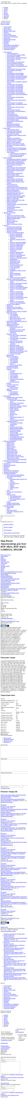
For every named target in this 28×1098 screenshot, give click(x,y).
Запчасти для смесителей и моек (18, 297)
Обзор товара (4, 573)
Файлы (2, 586)
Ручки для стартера (15, 266)
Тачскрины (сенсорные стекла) (15, 511)
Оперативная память (12, 366)
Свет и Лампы (10, 152)
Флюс (11, 489)
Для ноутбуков (14, 314)
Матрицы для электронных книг (18, 351)
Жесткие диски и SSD (9, 31)
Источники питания (15, 429)
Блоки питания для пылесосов (15, 180)
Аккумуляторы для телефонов (15, 102)
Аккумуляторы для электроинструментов (13, 114)
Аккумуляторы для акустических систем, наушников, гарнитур (15, 62)
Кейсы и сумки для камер (13, 142)
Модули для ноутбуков (16, 365)
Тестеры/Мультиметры (16, 438)
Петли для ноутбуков (15, 320)
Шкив (11, 276)
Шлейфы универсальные (13, 504)
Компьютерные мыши (9, 39)
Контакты (6, 16)
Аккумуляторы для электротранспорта (17, 118)
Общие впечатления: (6, 772)
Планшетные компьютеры (11, 46)
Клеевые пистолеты (15, 431)
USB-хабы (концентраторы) (14, 131)
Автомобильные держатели (14, 132)
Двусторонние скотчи (15, 496)
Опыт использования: (6, 735)
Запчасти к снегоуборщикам (17, 255)
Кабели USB (10, 445)
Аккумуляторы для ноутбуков (15, 84)
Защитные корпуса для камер (14, 139)
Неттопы (6, 42)
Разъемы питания (14, 382)
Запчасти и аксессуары (16, 427)
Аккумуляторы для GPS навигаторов (17, 57)
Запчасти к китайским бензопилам (16, 250)
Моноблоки (7, 41)
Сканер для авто (11, 386)
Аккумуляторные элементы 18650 (16, 55)
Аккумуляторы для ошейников (15, 86)
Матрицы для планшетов (16, 349)
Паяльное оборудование (16, 434)
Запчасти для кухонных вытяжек (18, 287)
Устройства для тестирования (14, 126)
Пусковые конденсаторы (16, 265)
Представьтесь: (5, 786)
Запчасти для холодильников (17, 303)
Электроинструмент (12, 421)
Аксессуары (7, 28)
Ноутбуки (6, 43)
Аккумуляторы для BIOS (13, 56)
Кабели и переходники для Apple (15, 200)
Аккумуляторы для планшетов (15, 87)
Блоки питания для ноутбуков (15, 173)
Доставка (6, 14)
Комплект (3, 576)
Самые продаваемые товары (8, 931)
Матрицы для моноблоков (17, 348)
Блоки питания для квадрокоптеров (16, 167)
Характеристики (5, 578)
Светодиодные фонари (16, 156)
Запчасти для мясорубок (16, 291)
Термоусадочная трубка (13, 503)
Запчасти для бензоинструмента (15, 232)
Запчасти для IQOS (12, 231)
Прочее (12, 415)
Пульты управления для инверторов (16, 148)
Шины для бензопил (15, 274)
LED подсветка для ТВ (13, 129)
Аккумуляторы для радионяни (15, 91)
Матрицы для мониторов (16, 346)
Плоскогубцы (13, 414)
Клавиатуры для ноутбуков (14, 307)
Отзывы (6, 8)
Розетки (9, 383)
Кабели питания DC (12, 201)
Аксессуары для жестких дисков (15, 215)
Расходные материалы (9, 48)
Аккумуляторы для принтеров (15, 88)
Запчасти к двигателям (16, 248)
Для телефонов (14, 315)
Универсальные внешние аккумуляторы (13, 207)
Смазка (9, 501)
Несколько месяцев (9, 739)
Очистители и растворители (14, 491)
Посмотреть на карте (6, 1040)
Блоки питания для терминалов (15, 162)
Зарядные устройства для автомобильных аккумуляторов (15, 192)
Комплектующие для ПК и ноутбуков (17, 311)
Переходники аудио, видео (14, 455)
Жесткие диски (11, 219)
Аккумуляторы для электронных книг (17, 117)
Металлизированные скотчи (17, 499)
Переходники (10, 448)
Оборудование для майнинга (11, 45)
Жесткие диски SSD (12, 221)
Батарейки (9, 122)
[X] (8, 626)
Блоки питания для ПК (13, 174)
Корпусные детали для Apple (17, 318)
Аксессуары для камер (13, 133)
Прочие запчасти (14, 263)
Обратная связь (5, 1046)
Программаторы (14, 435)
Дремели (12, 425)
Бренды (6, 13)
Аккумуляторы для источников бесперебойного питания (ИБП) (15, 74)
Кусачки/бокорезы (15, 404)
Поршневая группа (15, 260)
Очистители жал (14, 483)
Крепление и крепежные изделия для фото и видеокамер (17, 322)
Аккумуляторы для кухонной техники (17, 76)
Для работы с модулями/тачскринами (16, 423)
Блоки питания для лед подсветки (16, 169)
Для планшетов (14, 360)
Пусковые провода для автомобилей (16, 149)
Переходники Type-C (12, 452)
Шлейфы (9, 390)
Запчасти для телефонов (13, 304)
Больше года (7, 742)
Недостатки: (4, 758)
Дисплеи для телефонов (16, 341)
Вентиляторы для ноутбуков (14, 229)
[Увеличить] (14, 590)
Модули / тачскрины (12, 356)
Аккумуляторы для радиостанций (16, 93)
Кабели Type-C (11, 444)
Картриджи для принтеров (11, 36)
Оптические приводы (12, 367)
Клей (8, 490)
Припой (12, 484)
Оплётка (12, 482)
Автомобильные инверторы (14, 226)
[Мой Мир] (6, 626)
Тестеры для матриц (15, 353)
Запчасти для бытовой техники (15, 279)
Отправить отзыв (5, 788)
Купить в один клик (18, 1077)
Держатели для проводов (13, 138)
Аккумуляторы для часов (13, 109)
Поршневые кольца (15, 262)
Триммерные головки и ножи (18, 270)
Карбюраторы (13, 259)
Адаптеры (12, 370)
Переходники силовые (13, 458)
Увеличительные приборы (17, 420)
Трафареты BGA (14, 487)
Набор (2, 574)
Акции (5, 10)
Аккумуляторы (8, 26)
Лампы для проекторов (13, 324)
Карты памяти (10, 222)
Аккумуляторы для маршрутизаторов (17, 77)
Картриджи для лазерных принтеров (16, 462)
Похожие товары (5, 583)
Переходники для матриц (16, 352)
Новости (6, 17)
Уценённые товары (9, 49)
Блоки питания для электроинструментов (13, 185)
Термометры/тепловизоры (17, 436)
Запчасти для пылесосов (16, 296)
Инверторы (10, 305)
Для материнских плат (16, 373)
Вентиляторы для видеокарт (14, 228)
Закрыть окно (4, 927)
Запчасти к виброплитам (16, 245)
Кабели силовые (11, 446)
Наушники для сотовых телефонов (16, 145)
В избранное (4, 808)
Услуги (5, 11)
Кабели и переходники (10, 35)
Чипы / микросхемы (12, 389)
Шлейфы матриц (14, 394)
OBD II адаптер (14, 387)
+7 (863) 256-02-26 (5, 1047)
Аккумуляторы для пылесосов (15, 90)
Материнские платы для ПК (17, 329)
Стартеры (12, 269)
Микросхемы (10, 355)
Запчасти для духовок (15, 284)
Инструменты (7, 34)
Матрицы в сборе (14, 345)
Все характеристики (6, 595)
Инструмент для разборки (17, 403)
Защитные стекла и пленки (14, 140)
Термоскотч (13, 500)
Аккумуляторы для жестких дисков (16, 69)
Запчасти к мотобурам (16, 253)
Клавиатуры (7, 38)
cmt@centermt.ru (19, 1032)
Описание (3, 577)
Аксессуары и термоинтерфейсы (15, 475)
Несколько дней (8, 740)
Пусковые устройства (12, 150)
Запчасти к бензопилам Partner (18, 242)
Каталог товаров (5, 22)
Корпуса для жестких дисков (14, 224)
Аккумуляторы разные (13, 119)
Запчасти (6, 32)
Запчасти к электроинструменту (18, 257)
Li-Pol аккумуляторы (12, 53)
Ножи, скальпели (14, 410)
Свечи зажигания (14, 267)
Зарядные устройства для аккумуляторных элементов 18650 (16, 195)
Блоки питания (8, 29)
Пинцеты (12, 413)
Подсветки (10, 146)
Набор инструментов (15, 407)
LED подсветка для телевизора (18, 153)
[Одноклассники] (4, 626)
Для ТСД (12, 363)
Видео (2, 587)
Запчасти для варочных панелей (18, 283)
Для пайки (9, 477)
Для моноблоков (14, 358)
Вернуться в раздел (6, 571)
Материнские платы (12, 325)
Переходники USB (12, 453)
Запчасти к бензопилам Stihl (17, 243)
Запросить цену (14, 1095)
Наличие (3, 584)
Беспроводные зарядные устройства (16, 160)
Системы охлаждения (12, 384)
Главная (6, 7)
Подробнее (3, 805)
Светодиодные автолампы (17, 155)
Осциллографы (14, 432)
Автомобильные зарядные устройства (17, 159)
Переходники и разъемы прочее (15, 456)
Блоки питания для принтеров (15, 179)
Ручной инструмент (12, 398)
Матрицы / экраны (12, 334)
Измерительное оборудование (15, 397)
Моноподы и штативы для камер (15, 143)
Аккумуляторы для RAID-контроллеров (14, 59)
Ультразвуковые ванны (16, 439)
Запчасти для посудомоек (16, 294)
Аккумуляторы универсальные (15, 121)
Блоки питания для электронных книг (17, 187)
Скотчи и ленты (11, 494)
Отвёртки (12, 411)
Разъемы (9, 369)
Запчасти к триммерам (16, 256)
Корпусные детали (12, 312)
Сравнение (12, 806)
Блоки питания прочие (13, 190)
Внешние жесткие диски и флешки (16, 217)
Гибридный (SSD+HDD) (13, 218)
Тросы (11, 272)
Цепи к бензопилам (15, 273)
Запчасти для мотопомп (16, 234)
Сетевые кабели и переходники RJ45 (16, 459)
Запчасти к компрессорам (16, 252)
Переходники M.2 (11, 449)
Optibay (9, 214)
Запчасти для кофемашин (16, 286)
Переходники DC (11, 203)
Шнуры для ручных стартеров (18, 277)
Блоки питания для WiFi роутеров (16, 163)
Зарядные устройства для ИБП (15, 197)
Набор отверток (14, 408)
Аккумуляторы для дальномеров (15, 64)
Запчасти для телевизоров (17, 301)
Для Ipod (12, 372)
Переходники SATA (12, 451)
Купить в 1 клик (14, 621)
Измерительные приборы (16, 428)
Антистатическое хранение (14, 476)
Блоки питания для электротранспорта (17, 188)
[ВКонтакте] (1, 626)
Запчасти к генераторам (16, 246)
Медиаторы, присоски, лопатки (18, 405)
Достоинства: (4, 745)
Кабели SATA (10, 442)
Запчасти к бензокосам (16, 235)
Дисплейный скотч (15, 497)
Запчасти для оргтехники (16, 293)
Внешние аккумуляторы (13, 124)
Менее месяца (7, 738)
